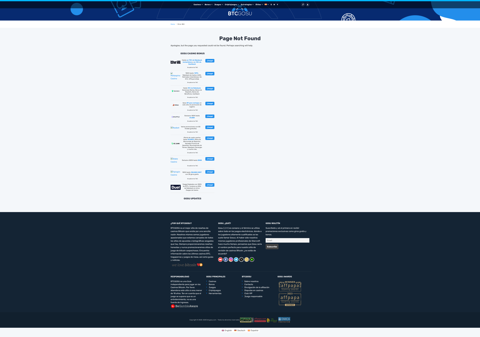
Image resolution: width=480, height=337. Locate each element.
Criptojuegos (231, 5)
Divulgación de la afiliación (256, 287)
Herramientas (215, 293)
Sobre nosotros (251, 281)
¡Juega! (210, 61)
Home (173, 24)
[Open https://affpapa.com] (290, 286)
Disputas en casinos (253, 290)
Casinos (197, 5)
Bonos (208, 5)
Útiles (258, 5)
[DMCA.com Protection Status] (284, 320)
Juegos (217, 5)
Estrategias (246, 5)
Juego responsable (253, 296)
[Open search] (303, 4)
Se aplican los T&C (192, 67)
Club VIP (248, 293)
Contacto (248, 284)
